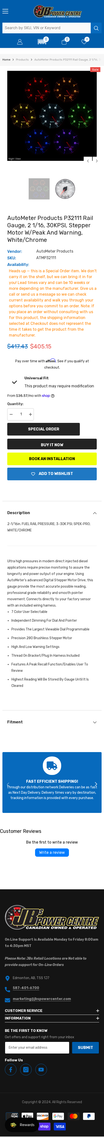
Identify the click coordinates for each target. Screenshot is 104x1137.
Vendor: (14, 251)
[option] (52, 116)
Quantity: (15, 404)
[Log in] (19, 42)
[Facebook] (10, 1069)
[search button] (96, 28)
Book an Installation (52, 458)
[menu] (5, 11)
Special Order (43, 429)
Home (6, 59)
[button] (42, 41)
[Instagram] (26, 1069)
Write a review (52, 852)
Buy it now (52, 445)
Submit (85, 1047)
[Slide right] (96, 784)
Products (22, 59)
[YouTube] (41, 1069)
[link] (52, 782)
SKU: (11, 258)
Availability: (18, 264)
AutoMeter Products (54, 251)
